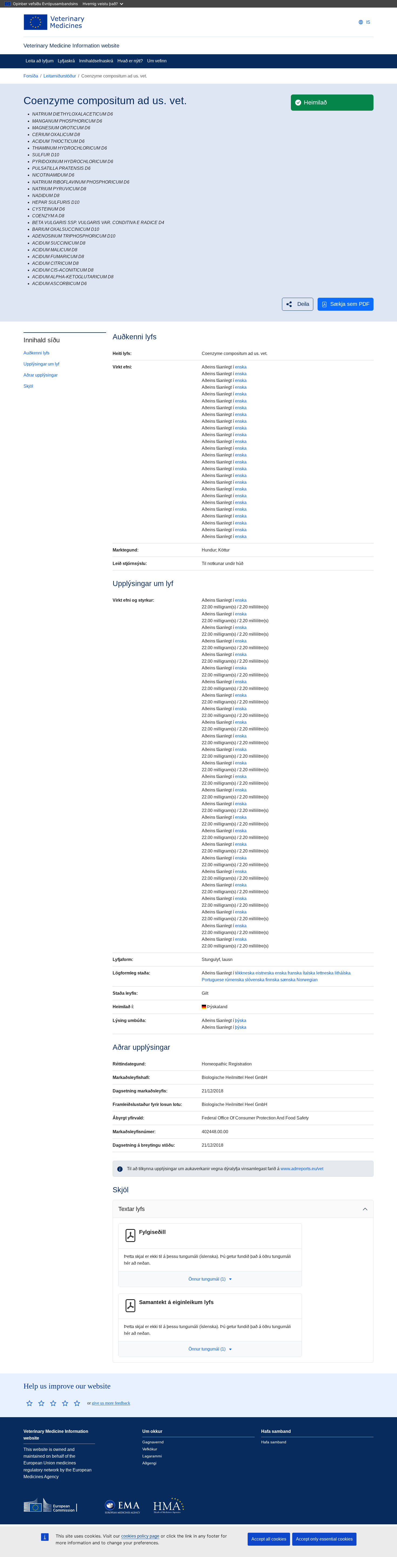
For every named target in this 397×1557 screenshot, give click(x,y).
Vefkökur (149, 1449)
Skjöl (28, 386)
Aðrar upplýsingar (40, 375)
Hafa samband (273, 1442)
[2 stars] (35, 1403)
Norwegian (307, 979)
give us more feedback (111, 1403)
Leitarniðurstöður (59, 76)
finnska (272, 979)
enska (241, 367)
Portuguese (213, 979)
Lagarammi (152, 1456)
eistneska (264, 973)
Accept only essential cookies (324, 1539)
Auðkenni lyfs (36, 353)
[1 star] (29, 1403)
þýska (240, 1020)
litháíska (343, 973)
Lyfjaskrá (66, 61)
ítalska (309, 973)
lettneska (325, 973)
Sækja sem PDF (349, 304)
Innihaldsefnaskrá (96, 61)
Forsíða (30, 76)
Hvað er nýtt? (130, 61)
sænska (287, 979)
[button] (297, 304)
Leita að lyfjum (39, 61)
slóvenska (254, 979)
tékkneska (244, 973)
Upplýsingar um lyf (41, 364)
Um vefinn (157, 61)
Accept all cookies (268, 1539)
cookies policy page (140, 1536)
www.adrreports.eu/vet (302, 1168)
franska (295, 973)
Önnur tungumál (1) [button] (207, 1279)
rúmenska (234, 979)
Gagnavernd (153, 1442)
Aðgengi (149, 1463)
